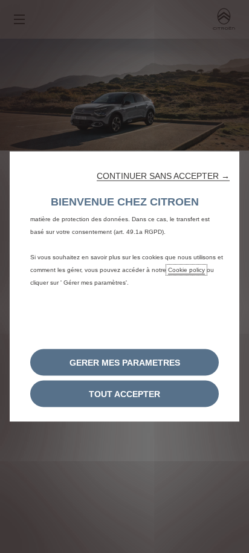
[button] (163, 175)
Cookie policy (186, 269)
